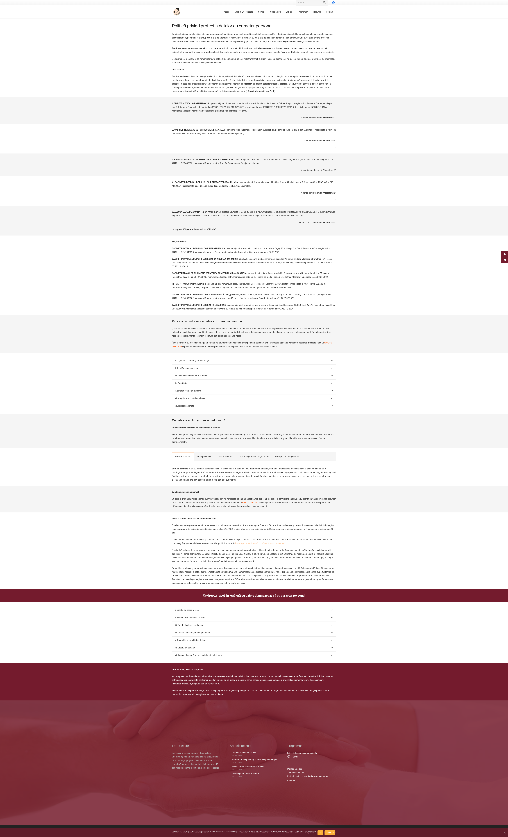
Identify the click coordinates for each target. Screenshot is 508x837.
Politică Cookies (294, 769)
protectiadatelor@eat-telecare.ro (283, 676)
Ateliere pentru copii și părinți (245, 773)
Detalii (330, 832)
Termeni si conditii (295, 772)
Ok (320, 832)
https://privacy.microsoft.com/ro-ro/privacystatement (260, 543)
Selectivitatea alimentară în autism (248, 766)
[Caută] (324, 2)
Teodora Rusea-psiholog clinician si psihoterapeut (255, 759)
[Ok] (504, 832)
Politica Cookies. (250, 502)
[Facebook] (333, 2)
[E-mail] (290, 757)
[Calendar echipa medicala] (290, 753)
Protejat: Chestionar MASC (244, 752)
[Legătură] (177, 12)
